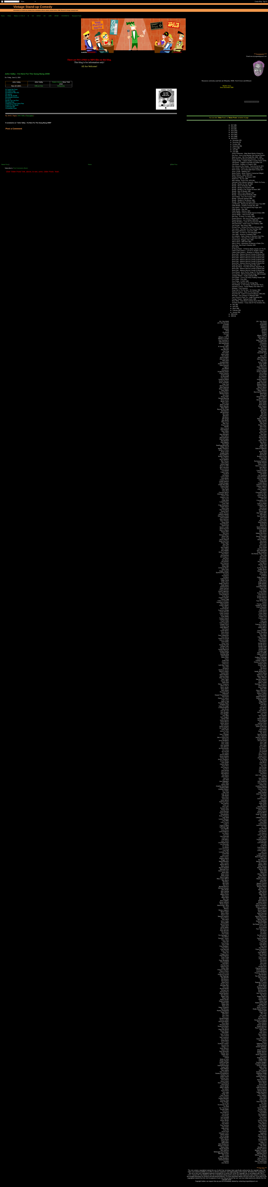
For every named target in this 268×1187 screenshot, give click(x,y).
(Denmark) (225, 326)
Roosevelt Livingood (260, 1020)
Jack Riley (225, 715)
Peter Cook (263, 955)
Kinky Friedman (224, 816)
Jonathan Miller (224, 787)
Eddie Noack (225, 585)
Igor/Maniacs (263, 703)
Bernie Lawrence (262, 400)
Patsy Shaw (225, 940)
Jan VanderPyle (224, 728)
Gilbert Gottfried (262, 654)
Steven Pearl (263, 1084)
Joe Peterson (225, 767)
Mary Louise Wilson (223, 878)
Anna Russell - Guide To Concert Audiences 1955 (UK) (248, 294)
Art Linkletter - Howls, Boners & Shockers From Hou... (248, 236)
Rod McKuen (225, 1009)
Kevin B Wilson (262, 813)
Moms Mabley (224, 900)
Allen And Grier (224, 359)
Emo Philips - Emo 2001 (239, 279)
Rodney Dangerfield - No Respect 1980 (244, 177)
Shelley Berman (262, 1051)
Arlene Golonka (224, 373)
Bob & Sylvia (225, 428)
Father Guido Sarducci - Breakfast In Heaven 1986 (247, 252)
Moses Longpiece (261, 907)
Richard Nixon (224, 992)
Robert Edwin (263, 999)
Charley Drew (263, 480)
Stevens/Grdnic (262, 1086)
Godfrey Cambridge (261, 657)
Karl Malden (263, 802)
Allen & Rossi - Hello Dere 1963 (241, 241)
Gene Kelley (225, 641)
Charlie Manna (262, 483)
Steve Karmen (262, 1081)
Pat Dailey (263, 933)
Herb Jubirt (263, 689)
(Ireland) (264, 329)
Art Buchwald (225, 376)
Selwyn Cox (225, 1046)
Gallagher (264, 629)
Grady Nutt (225, 660)
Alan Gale (264, 349)
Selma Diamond (262, 1045)
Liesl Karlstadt (224, 836)
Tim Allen (264, 1103)
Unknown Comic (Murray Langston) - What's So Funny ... (249, 182)
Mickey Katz (263, 888)
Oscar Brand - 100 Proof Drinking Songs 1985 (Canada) (249, 274)
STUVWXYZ (65, 16)
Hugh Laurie (225, 700)
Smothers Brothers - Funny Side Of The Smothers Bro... (249, 303)
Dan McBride (263, 510)
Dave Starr (263, 519)
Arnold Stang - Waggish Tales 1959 (242, 240)
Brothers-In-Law (262, 456)
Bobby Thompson (223, 448)
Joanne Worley (224, 764)
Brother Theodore (223, 456)
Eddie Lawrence (224, 583)
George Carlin (224, 646)
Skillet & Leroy (224, 1059)
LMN (50, 16)
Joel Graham (263, 769)
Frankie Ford (263, 616)
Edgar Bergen (262, 585)
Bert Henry (225, 403)
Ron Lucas (225, 1017)
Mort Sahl (226, 907)
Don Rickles (225, 561)
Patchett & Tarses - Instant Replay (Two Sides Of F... (248, 286)
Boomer (264, 450)
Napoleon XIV (262, 915)
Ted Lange (225, 1092)
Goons (227, 659)
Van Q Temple (224, 1136)
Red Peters (263, 979)
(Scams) (264, 331)
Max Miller (263, 880)
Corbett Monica (224, 502)
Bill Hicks (226, 415)
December (236, 140)
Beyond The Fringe (223, 409)
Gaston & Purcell (223, 638)
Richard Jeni (225, 990)
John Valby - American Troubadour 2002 (244, 234)
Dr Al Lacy (263, 566)
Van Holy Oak (262, 1134)
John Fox (226, 778)
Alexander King (262, 353)
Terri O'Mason (262, 1094)
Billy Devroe (263, 422)
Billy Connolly (262, 420)
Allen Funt (263, 360)
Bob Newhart (225, 440)
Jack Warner (263, 717)
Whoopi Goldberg (261, 1152)
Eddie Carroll (225, 580)
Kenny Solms (262, 809)
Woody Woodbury (223, 1158)
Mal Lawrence (262, 860)
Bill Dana (264, 414)
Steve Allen (263, 1078)
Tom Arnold (225, 1114)
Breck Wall (263, 453)
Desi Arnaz (263, 541)
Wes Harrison (225, 1150)
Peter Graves (263, 957)
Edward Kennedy (261, 586)
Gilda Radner (225, 656)
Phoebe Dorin (262, 966)
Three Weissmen (261, 1101)
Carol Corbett (225, 477)
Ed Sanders (263, 574)
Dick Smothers (262, 549)
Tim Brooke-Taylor (223, 1105)
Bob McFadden (224, 439)
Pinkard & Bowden (223, 970)
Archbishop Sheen (223, 371)
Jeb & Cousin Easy (223, 737)
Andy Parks (263, 365)
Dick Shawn (225, 549)
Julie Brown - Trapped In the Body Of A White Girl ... (248, 162)
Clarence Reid (262, 497)
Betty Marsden (224, 406)
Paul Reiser (263, 944)
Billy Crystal (225, 422)
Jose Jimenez (262, 789)
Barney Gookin (224, 386)
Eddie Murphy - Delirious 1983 (241, 211)
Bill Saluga (225, 418)
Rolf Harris (225, 1014)
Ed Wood (264, 575)
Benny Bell (263, 395)
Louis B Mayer (262, 849)
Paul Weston (263, 948)
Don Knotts (263, 558)
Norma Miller (225, 922)
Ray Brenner (225, 977)
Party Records (224, 930)
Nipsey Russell (262, 919)
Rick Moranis (225, 995)
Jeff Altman (225, 739)
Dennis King (225, 538)
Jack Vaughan (224, 717)
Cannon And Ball (262, 470)
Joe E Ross (225, 765)
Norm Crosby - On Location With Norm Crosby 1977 (247, 169)
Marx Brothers (262, 877)
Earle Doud (263, 572)
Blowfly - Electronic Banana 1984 (242, 198)
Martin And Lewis (223, 871)
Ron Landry (263, 1015)
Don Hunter (263, 557)
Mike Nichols (225, 893)
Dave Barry (263, 514)
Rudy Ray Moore (224, 1029)
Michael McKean (261, 885)
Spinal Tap (263, 1068)
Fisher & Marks (224, 605)
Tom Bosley (225, 1116)
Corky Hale (225, 503)
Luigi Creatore (262, 853)
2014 (232, 131)
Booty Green (225, 451)
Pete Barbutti (263, 954)
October (235, 144)
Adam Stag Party (261, 340)
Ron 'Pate (264, 1014)
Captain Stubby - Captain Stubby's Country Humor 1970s (249, 160)
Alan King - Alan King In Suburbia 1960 (244, 245)
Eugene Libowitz (224, 597)
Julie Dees (263, 795)
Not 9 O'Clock (224, 924)
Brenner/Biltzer (224, 455)
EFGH (39, 16)
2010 (232, 138)
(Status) (264, 332)
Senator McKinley (261, 1046)
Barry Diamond (224, 387)
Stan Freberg (263, 1070)
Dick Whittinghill (262, 550)
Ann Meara (225, 368)
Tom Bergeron (262, 1114)
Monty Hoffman (224, 902)
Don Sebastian (262, 561)
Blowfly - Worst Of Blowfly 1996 (241, 186)
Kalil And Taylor (224, 802)
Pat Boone (263, 930)
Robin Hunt (225, 1006)
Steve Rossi (225, 1084)
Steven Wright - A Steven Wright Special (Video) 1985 (248, 213)
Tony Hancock (262, 1122)
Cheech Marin (224, 486)
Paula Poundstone (261, 949)
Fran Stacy (263, 608)
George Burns (262, 645)
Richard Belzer (262, 988)
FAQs (9, 16)
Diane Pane (263, 543)
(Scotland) (226, 332)
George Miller (263, 649)
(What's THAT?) (262, 335)
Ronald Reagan (224, 1018)
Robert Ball (225, 998)
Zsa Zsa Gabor (262, 1163)
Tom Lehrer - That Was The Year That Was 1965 (246, 229)
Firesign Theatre (262, 604)
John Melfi (225, 780)
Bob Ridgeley (225, 442)
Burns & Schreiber (261, 466)
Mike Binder (225, 889)
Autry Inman (263, 381)
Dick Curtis (263, 544)
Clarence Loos (224, 497)
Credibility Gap (262, 505)
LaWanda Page (224, 827)
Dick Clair (226, 544)
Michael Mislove (224, 886)
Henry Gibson (262, 685)
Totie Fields (225, 1127)
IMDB (232, 81)
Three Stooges (224, 1101)
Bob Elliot (226, 433)
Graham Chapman (261, 660)
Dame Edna (225, 508)
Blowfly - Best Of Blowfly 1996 (241, 191)
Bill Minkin (225, 417)
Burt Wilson (263, 467)
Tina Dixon (225, 1111)
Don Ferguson (224, 557)
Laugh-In (226, 824)
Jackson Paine (262, 723)
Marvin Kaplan (224, 877)
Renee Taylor (225, 984)
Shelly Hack (225, 1054)
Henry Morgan (262, 687)
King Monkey (225, 814)
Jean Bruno (225, 736)
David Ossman (224, 528)
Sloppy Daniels (224, 1061)
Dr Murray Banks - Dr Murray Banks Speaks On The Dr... (249, 249)
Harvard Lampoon (261, 679)
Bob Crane (263, 431)
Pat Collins (263, 932)
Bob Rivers (263, 442)
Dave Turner (263, 521)
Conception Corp (262, 500)
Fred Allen (264, 619)
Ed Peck (226, 574)
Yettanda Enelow (224, 1160)
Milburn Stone (224, 894)
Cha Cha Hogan (262, 478)
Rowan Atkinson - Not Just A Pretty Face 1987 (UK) (247, 218)
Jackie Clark (225, 718)
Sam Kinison (263, 1035)
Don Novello (263, 560)
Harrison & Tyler (262, 674)
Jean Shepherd (262, 736)
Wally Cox (263, 1142)
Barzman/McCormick (260, 392)
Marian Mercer (224, 864)
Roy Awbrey (225, 1028)
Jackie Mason (224, 721)
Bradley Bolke (224, 453)
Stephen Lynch (262, 1075)
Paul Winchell (224, 949)
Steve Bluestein (262, 1079)
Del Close (226, 533)
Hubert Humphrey (261, 696)
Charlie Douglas (224, 483)
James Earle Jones (261, 725)
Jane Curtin (263, 728)
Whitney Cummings (261, 1150)
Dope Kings (225, 565)
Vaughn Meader (224, 1138)
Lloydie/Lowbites (262, 839)
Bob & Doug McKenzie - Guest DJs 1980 (244, 231)
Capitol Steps (225, 472)
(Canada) (226, 324)
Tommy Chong (262, 1120)
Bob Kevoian (263, 437)
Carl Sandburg (262, 475)
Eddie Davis (263, 580)
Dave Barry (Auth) (223, 516)
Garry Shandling (262, 632)
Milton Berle (225, 897)
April (234, 306)
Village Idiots (225, 1141)
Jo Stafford (263, 761)
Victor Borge (263, 1138)
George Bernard (224, 645)
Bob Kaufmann (224, 437)
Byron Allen (263, 469)
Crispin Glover (224, 506)
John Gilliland (262, 778)
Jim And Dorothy (224, 748)
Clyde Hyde (225, 500)
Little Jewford (263, 838)
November (236, 142)
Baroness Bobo (262, 386)
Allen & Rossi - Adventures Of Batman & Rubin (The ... (248, 243)
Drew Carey (225, 569)
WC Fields (263, 1145)
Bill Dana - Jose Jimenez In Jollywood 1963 (245, 295)
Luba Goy (264, 852)
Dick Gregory (225, 547)
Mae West (263, 858)
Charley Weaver (224, 481)
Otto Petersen (224, 929)
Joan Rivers (263, 762)
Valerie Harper (224, 1134)
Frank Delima (263, 612)
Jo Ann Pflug (263, 759)
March (235, 308)
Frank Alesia (263, 610)
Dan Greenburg (224, 510)
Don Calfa (264, 555)
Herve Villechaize (261, 690)
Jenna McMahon (224, 740)
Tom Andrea (263, 1112)
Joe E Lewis (263, 764)
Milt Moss (264, 896)
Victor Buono (225, 1139)
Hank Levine (263, 670)
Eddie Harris (225, 582)
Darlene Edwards (223, 514)
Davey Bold (225, 522)
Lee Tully (264, 827)
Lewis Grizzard (262, 835)
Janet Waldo (263, 729)
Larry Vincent (225, 822)
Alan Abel (226, 348)
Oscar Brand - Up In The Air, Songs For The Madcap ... (248, 272)
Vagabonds (263, 1133)
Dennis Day (225, 536)
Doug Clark (225, 566)
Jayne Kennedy (262, 734)
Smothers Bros (224, 1064)
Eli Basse (264, 590)
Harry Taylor (225, 679)
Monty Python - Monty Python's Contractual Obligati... (248, 173)
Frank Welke (225, 616)
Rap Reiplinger (224, 976)
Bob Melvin (263, 439)
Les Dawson (263, 833)
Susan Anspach (262, 1089)
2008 (232, 316)
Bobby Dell (263, 445)
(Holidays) (264, 327)
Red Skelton (225, 981)
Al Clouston (263, 345)
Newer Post (4, 164)
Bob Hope (264, 434)
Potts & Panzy (224, 971)
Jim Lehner (225, 753)
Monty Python (262, 902)
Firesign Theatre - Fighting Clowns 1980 (244, 299)
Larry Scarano (262, 820)
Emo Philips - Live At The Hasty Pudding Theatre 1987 (248, 277)
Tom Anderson (224, 1112)
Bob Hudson (225, 436)
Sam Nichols (225, 1039)
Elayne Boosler (224, 590)
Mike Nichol (263, 891)
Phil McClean (225, 965)
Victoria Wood (262, 1139)
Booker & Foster (224, 450)
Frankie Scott (262, 618)
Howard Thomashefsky (222, 695)
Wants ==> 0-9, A (19, 16)
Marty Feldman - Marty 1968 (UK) (242, 175)
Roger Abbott (225, 1012)
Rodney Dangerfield (223, 1010)
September (236, 146)
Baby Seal (225, 384)
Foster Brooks (224, 608)
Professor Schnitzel (261, 973)
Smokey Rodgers (261, 1062)
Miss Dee (226, 899)
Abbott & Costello (223, 338)
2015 (232, 129)
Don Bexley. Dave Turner (259, 554)
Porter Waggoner (261, 970)
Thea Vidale (263, 1097)
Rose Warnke (262, 1023)
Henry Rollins (225, 689)
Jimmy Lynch (262, 756)
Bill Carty (264, 412)
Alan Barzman (262, 348)
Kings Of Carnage (261, 814)
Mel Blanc (226, 882)
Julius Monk (225, 797)
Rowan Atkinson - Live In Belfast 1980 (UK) (245, 220)
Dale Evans (263, 506)
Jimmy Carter (262, 754)
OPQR (56, 16)
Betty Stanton (262, 406)
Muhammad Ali (262, 908)
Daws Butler (263, 530)
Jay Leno (226, 732)
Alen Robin (225, 353)
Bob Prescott (263, 440)
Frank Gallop (263, 613)
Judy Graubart (262, 792)
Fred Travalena (224, 623)
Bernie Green (225, 400)
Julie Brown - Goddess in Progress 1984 (244, 164)
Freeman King (224, 626)
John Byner (225, 775)
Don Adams (225, 554)
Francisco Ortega (223, 610)
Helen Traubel (262, 682)
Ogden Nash (225, 926)
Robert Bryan (263, 998)
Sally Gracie (263, 1032)
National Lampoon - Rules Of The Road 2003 (245, 292)
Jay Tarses (263, 732)
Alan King (226, 351)
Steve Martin (263, 1083)
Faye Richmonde (261, 601)
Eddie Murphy (262, 583)
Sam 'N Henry (224, 1034)
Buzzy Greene (224, 469)
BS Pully (264, 459)
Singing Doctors (262, 1057)
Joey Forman (263, 770)
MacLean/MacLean (261, 857)
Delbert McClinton (261, 533)
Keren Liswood (262, 811)
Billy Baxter (225, 420)
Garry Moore (225, 632)
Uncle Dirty (263, 1130)
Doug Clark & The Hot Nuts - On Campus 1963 (246, 290)
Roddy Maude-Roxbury (260, 1009)
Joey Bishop (225, 770)
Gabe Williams (224, 627)
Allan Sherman (262, 357)
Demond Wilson (224, 535)
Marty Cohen (225, 874)
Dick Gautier (263, 546)
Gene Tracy (225, 643)
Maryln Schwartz (261, 878)
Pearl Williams (262, 952)
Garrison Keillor (262, 630)
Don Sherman (224, 563)
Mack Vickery (224, 857)
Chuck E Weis (262, 494)
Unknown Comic (224, 1133)
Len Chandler (225, 828)
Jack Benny (263, 707)
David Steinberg (262, 528)
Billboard (248, 81)
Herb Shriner (225, 690)
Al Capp (226, 345)
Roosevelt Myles (224, 1021)
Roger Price (263, 1012)
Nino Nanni (225, 919)
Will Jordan (225, 1155)
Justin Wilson (225, 800)
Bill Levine (263, 415)
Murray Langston (224, 910)
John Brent (263, 773)
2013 (232, 132)
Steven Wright (224, 1086)
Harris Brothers (224, 674)
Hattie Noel (225, 682)
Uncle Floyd (225, 1131)
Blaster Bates (262, 425)
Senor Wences (224, 1048)
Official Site (39, 86)
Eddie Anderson (262, 577)
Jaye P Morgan (224, 734)
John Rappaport (224, 781)
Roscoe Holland (262, 1021)
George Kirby (263, 648)
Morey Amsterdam (261, 905)
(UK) (227, 335)
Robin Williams (262, 1006)
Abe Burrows (263, 338)
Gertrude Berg (224, 654)
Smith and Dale (224, 1062)
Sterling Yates (224, 1078)
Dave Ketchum (224, 519)
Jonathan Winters (223, 789)
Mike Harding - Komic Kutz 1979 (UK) (243, 180)
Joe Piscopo (263, 767)
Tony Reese (263, 1123)
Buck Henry (225, 462)
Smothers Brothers (261, 1064)
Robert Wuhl (263, 1004)
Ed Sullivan (225, 575)
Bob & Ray (263, 426)
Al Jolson (264, 346)
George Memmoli (223, 649)
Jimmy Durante (224, 756)
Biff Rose (264, 409)
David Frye (263, 525)
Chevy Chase (262, 488)
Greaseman (225, 662)
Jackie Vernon (224, 723)
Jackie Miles (263, 721)
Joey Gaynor (225, 772)
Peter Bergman (224, 955)
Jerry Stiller (263, 745)
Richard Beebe (224, 988)
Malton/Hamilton (224, 861)
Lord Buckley (263, 841)
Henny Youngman (223, 684)
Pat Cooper (225, 933)
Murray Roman (262, 910)
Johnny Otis (263, 784)
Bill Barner (263, 411)
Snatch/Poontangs (223, 1065)
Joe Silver (226, 769)
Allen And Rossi (262, 359)
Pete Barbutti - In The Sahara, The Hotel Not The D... (248, 285)
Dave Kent (263, 517)
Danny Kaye (263, 511)
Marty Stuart (225, 875)
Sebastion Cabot (262, 1043)
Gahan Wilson (262, 627)
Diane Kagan (225, 543)
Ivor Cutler (263, 706)
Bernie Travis (225, 401)
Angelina (226, 367)
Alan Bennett (225, 349)
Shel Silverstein (224, 1051)
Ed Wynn (226, 577)
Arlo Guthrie (263, 373)
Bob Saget (225, 444)
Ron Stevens (263, 1017)
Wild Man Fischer (223, 1153)
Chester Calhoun (262, 486)
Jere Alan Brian (262, 740)
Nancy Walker (262, 911)
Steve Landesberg (223, 1083)
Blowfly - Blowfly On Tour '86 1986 (242, 184)
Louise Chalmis (262, 850)
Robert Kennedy (224, 1001)
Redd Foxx (263, 981)
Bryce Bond (263, 458)
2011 (232, 136)
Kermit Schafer (224, 813)
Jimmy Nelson (224, 758)
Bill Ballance (225, 411)
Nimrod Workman (261, 918)
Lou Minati (263, 846)
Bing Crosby (225, 425)
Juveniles (264, 800)
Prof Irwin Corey (224, 973)
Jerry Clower (225, 742)
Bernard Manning (223, 398)
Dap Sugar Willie (262, 513)
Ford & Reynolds (261, 607)
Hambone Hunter (224, 670)
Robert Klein (225, 1003)
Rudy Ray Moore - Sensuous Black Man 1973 (246, 265)
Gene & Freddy (224, 640)
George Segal (262, 651)
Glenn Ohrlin (225, 657)
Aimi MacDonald (224, 343)
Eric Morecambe (224, 593)
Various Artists (262, 1136)
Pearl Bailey (263, 951)
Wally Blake (225, 1142)
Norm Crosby (225, 921)
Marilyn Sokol (262, 864)
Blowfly (226, 426)
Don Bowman (225, 555)
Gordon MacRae (262, 659)
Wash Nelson (263, 1144)
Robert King (263, 1001)
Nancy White (225, 913)
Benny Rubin (225, 397)
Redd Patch (225, 982)
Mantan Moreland (261, 861)
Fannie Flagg (225, 599)
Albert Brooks (262, 351)
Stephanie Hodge (261, 1073)
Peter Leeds (225, 959)
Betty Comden (224, 404)
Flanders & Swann (261, 605)
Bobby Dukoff (224, 447)
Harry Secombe (224, 678)
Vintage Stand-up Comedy (32, 6)
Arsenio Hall (263, 375)
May (234, 304)
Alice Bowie (225, 356)
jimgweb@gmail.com (260, 56)
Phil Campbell (224, 962)
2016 (232, 127)
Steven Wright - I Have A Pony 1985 (243, 214)
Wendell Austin (262, 1147)
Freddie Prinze (224, 624)
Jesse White (263, 747)
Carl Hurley (263, 473)
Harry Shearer (262, 678)
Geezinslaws (263, 638)
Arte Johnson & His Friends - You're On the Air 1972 (247, 166)
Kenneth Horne (262, 806)
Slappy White (263, 1059)
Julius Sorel (263, 797)
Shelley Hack (225, 1053)
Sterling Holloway (261, 1076)
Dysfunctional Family (222, 572)
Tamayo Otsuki (262, 1090)
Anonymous (225, 370)
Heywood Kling (224, 692)
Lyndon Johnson (262, 855)
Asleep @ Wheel (224, 379)
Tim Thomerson (224, 1108)
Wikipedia (61, 86)
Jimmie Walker (224, 754)
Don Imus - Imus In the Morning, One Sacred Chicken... (249, 155)
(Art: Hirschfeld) (224, 321)
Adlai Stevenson (224, 342)
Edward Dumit (224, 586)
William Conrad (224, 1156)
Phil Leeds (263, 963)
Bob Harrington (224, 434)
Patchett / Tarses (223, 938)
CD (33, 16)
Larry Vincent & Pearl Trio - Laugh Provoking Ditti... (247, 297)
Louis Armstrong (224, 849)
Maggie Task (225, 860)
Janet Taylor (225, 729)
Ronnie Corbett (224, 1020)
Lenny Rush (263, 830)
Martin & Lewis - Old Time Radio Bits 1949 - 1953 (247, 157)
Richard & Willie (262, 987)
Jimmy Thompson (223, 759)
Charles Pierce (224, 480)
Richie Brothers (224, 993)
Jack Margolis (224, 714)
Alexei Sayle (225, 354)
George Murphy (224, 651)
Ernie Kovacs (262, 594)
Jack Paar (263, 714)
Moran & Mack (224, 904)
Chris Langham (262, 489)
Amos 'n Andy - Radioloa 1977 (241, 171)
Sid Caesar (263, 1056)
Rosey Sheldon (262, 1025)
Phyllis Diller (225, 968)
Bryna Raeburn (224, 459)
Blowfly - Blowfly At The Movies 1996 (243, 200)
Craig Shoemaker (223, 505)
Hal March (226, 668)
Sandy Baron (225, 1040)
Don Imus (226, 558)
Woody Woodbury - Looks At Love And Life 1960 (246, 222)
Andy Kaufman (224, 365)
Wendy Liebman (262, 1149)
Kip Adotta (263, 816)
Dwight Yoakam (224, 571)
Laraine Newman (224, 819)
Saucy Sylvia (263, 1040)
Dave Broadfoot (262, 516)
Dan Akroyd (263, 508)
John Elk (264, 776)
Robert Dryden (224, 999)
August (235, 148)
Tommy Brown (224, 1120)
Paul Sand (263, 946)
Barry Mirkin (225, 390)
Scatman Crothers (223, 1043)
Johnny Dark (225, 784)
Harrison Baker (224, 676)
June (234, 151)
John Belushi (225, 773)
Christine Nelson (224, 492)
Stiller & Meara (224, 1087)
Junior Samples (262, 798)
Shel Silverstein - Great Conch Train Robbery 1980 (247, 223)
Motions (226, 908)
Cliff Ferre (264, 499)
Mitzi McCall (263, 899)
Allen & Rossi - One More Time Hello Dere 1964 (246, 238)
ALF (265, 354)
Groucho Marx (262, 665)
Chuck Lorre (225, 495)
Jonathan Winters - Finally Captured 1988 (244, 276)
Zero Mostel (225, 1163)
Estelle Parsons (262, 596)
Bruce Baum (225, 458)
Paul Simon (225, 948)
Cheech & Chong (261, 484)
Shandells (264, 1048)
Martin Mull (263, 871)
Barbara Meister (262, 384)
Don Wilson (263, 563)
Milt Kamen (225, 896)
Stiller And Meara (261, 1087)
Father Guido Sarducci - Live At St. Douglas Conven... (248, 250)
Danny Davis (225, 511)
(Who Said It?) (262, 337)
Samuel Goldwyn (261, 1039)
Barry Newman (262, 390)
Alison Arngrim (224, 357)
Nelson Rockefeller (261, 916)
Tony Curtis (225, 1122)
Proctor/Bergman (261, 971)
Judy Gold (226, 792)
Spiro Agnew (225, 1070)
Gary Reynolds (262, 637)
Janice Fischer (224, 731)
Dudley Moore (262, 569)
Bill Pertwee (263, 417)
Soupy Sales (225, 1067)
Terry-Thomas (224, 1095)
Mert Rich (226, 885)
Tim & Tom (225, 1103)
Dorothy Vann (262, 565)
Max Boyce (225, 880)
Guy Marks (263, 667)
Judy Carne (263, 791)
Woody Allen (263, 1156)
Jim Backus (263, 748)
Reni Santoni (263, 984)
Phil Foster (263, 962)
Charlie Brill (263, 481)
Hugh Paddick (262, 700)
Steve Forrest (224, 1081)
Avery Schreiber (224, 382)
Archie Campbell (262, 371)
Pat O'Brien (225, 937)
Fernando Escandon (223, 602)
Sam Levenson (224, 1037)
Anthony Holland (262, 370)
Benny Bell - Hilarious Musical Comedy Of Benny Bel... (248, 254)
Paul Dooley (225, 943)
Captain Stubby (262, 472)
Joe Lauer (264, 765)
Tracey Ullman (262, 1127)
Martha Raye (263, 869)
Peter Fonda (225, 957)
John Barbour (263, 772)
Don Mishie (225, 560)
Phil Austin (263, 960)
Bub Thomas (225, 461)
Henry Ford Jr (224, 685)
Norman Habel (262, 922)
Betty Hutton (263, 404)
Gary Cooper (225, 634)
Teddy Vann (225, 1094)
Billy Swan (263, 423)
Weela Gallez (225, 1147)
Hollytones (225, 693)
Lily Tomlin (263, 836)
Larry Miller (225, 820)
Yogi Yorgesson (262, 1160)
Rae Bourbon (263, 974)
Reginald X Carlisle (261, 982)
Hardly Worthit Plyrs (260, 671)
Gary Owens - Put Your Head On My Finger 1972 (247, 207)
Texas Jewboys (262, 1095)
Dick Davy (225, 546)
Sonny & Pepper (262, 1065)
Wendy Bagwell (224, 1149)
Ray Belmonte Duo (261, 976)
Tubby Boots (225, 1128)
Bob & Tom (263, 428)
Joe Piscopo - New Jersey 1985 (241, 225)
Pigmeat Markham (261, 968)
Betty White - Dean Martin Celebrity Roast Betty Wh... (248, 301)
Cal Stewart (225, 470)
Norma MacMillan (261, 921)
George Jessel (224, 648)
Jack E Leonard (262, 712)
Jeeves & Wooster (261, 737)
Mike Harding (225, 891)
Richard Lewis (262, 990)
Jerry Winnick (224, 747)
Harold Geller (225, 673)
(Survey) (226, 334)
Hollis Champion (262, 692)
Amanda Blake (224, 362)
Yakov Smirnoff (262, 1158)
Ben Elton (226, 395)
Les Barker (225, 833)
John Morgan (263, 780)
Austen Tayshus (224, 381)
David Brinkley (224, 524)
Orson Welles (225, 927)
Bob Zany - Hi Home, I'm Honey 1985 (243, 216)
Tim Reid (226, 1106)
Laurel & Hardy (224, 825)
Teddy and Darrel (261, 1092)
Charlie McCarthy (223, 484)
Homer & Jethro (262, 693)
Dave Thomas (224, 521)
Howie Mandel (262, 695)
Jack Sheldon (262, 715)
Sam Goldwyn (262, 1034)
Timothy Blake (224, 1109)
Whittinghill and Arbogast (221, 1152)
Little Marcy (225, 839)
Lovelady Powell (224, 852)
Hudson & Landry (261, 698)
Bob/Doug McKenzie (222, 445)
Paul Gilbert (263, 943)
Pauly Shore (225, 951)
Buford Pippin (225, 464)
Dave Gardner (224, 517)
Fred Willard (263, 623)
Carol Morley (225, 478)
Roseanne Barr (224, 1025)
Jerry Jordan (225, 743)
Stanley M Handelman (222, 1073)
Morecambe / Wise (223, 905)
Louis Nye (226, 850)
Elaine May (263, 588)
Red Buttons (225, 979)
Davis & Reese (224, 530)
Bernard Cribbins (262, 397)
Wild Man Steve (262, 1153)
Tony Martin (225, 1123)
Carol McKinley (262, 477)
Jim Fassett (225, 751)
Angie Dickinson (262, 367)
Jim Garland (263, 751)
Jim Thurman (263, 753)
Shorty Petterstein (261, 1054)
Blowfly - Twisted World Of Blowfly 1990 (244, 195)
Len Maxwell (263, 828)
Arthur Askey (263, 378)
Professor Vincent (223, 974)
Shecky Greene (262, 1050)
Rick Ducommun (262, 993)
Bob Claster (225, 431)
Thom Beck (263, 1098)
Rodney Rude (262, 1010)
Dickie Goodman (224, 552)
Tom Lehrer (263, 1117)
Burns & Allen (262, 464)
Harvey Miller (225, 681)
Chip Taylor (225, 489)
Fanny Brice (263, 599)
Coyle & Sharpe (262, 503)
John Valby (21, 115)
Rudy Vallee (263, 1029)
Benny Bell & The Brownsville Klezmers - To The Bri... (248, 159)
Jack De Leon (224, 711)
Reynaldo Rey (224, 985)
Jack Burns (263, 709)
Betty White (263, 408)
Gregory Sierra (262, 663)
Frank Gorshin (224, 615)
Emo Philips (263, 591)
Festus (264, 602)
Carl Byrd (226, 473)
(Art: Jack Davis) (261, 321)
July (234, 150)
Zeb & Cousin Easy (261, 1161)
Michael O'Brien (262, 886)
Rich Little (226, 987)
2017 (232, 125)
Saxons (264, 1042)
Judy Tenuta (225, 794)
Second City (225, 1045)
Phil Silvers (263, 965)
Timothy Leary (262, 1109)
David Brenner (262, 522)
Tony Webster (262, 1125)
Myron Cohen (225, 911)
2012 (232, 134)
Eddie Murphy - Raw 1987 (240, 209)
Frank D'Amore (224, 612)
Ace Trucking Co (224, 340)
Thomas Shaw (224, 1100)
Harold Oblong (262, 673)
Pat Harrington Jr (223, 935)
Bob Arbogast (225, 429)
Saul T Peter (225, 1042)
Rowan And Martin (223, 1026)
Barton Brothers (224, 392)
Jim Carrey (225, 750)
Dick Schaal (263, 547)
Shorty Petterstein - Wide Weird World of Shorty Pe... (248, 153)
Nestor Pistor (225, 918)
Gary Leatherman (223, 635)
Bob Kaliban (263, 436)
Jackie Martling (262, 720)
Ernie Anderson (224, 594)
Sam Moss (263, 1037)
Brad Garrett (263, 451)
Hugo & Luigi (225, 701)
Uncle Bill (226, 1130)
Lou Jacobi (225, 846)
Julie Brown (225, 795)
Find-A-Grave (239, 81)
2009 (232, 314)
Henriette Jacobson (261, 684)
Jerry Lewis (263, 743)
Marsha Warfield (224, 868)
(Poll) (227, 331)
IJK (44, 16)
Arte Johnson (225, 378)
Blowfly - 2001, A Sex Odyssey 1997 (243, 193)
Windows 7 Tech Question (240, 288)
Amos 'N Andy (262, 362)
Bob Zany (264, 444)
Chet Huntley (225, 488)
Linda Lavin (225, 838)
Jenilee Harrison (262, 739)
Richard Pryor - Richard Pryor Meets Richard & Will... (248, 227)
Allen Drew (225, 360)
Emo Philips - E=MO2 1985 (240, 281)
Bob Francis (263, 433)
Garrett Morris (224, 630)
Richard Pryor (262, 992)
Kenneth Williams (261, 808)
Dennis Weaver (224, 539)
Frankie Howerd (224, 618)
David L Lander (224, 527)
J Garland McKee (223, 707)
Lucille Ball (225, 853)
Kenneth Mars (224, 808)
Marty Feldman (262, 874)
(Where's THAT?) (223, 337)
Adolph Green (262, 342)
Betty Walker (225, 408)
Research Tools (76, 16)
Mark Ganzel (225, 866)
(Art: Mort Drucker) (223, 323)
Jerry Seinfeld (224, 745)
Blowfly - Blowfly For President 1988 (243, 188)
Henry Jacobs (224, 687)
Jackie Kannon (224, 720)
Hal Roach (263, 668)
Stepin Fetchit (224, 1076)
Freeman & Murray (261, 624)
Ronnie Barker (262, 1018)
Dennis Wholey (262, 539)
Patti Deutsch (262, 940)
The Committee (224, 1097)
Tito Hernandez (262, 1111)
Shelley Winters (262, 1053)
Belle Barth (263, 393)
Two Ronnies (263, 1128)
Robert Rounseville (261, 1003)
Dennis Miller (263, 538)
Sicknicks (226, 1056)
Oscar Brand (263, 927)
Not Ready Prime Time (260, 924)
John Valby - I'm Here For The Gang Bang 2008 (27, 74)
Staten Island (57, 82)
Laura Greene (262, 824)
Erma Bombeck (262, 593)
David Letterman (262, 527)
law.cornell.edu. (250, 1176)
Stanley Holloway (261, 1072)
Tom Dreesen (263, 1116)
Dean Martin (263, 532)
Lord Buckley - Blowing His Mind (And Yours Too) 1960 (248, 204)
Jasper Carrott (262, 731)
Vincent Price (262, 1141)
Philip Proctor (225, 966)
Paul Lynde (225, 944)
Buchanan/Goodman (260, 461)
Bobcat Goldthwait (261, 448)
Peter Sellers (263, 959)
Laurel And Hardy (261, 825)
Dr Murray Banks (223, 568)
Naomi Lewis (225, 915)
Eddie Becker (225, 579)
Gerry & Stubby (262, 652)
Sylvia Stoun (225, 1090)
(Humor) (226, 329)
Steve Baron (225, 1079)
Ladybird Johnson (261, 817)
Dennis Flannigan (261, 536)
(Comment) (263, 324)
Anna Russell (263, 368)
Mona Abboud (262, 900)
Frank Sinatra (262, 615)
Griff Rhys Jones (223, 665)
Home (3, 16)
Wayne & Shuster (223, 1145)
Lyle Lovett (225, 855)
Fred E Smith (225, 621)
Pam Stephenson (261, 929)
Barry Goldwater (224, 389)
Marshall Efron (224, 869)
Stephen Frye (225, 1075)
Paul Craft (264, 941)
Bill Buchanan (224, 412)
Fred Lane (264, 621)
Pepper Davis (225, 954)
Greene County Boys (260, 662)
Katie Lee (226, 805)
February (235, 310)
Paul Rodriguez (224, 946)
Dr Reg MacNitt (262, 568)
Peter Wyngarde (224, 960)
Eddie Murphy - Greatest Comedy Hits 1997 (245, 205)
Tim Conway (263, 1105)
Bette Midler (263, 403)
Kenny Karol (225, 809)
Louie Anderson (262, 847)
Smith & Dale (263, 1061)
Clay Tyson (225, 499)
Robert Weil (225, 1004)
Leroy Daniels (262, 831)
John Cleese (225, 776)
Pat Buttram (225, 932)
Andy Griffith (263, 364)
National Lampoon (223, 916)
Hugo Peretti (263, 701)
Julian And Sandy (261, 794)
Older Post (174, 164)
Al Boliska (263, 343)
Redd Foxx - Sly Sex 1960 (240, 178)
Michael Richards (223, 888)
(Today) (264, 334)
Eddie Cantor (263, 579)
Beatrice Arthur (224, 393)
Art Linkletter (263, 376)
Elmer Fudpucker (223, 591)
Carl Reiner (225, 475)
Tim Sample (263, 1106)
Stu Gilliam (225, 1089)
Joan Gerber (225, 762)
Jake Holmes (225, 725)
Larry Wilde (263, 822)
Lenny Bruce (225, 830)
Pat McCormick (262, 935)
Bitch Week (235, 247)
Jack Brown (225, 709)
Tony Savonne (224, 1125)
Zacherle (226, 1161)
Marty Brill (263, 872)
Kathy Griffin (263, 803)
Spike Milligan (224, 1068)
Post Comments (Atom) (20, 168)
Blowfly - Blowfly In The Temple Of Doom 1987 (246, 189)
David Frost (225, 525)
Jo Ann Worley (224, 761)
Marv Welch (263, 875)
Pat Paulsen (263, 937)
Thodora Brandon (223, 1098)
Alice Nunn (263, 356)
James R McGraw (261, 726)
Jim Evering (263, 750)
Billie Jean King (262, 418)
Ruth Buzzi (263, 1031)
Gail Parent (225, 629)
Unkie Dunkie (263, 1131)
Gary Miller (263, 635)
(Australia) (263, 323)
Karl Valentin (225, 803)
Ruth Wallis (225, 1032)
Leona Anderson (224, 831)
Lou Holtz (264, 844)
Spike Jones (263, 1067)
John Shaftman (262, 781)
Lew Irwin (226, 835)
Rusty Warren (224, 1031)
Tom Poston (263, 1119)
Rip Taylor (264, 995)
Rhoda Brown (263, 985)
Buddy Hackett (262, 462)
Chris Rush (263, 491)
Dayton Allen (225, 532)
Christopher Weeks (223, 494)
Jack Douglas (224, 712)
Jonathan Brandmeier (222, 786)
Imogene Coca (224, 704)
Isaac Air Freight (224, 706)
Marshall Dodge (262, 868)
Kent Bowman (224, 811)
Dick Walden (225, 550)
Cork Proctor (263, 502)
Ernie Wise (225, 596)
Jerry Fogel (263, 742)
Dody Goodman (262, 552)
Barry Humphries (261, 389)
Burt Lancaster (224, 467)
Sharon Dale (225, 1050)
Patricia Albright (262, 938)
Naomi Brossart (262, 913)
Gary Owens (225, 637)
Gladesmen (263, 656)
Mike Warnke (263, 893)
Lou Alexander (224, 844)
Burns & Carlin (224, 466)
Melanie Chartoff (262, 883)
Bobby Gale (263, 447)
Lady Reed (225, 817)
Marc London (225, 863)
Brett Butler (263, 455)
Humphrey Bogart (223, 703)
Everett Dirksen (262, 597)
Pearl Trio (226, 952)
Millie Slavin (263, 894)
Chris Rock (225, 491)
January (235, 312)
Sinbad (227, 1057)
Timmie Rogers (262, 1108)
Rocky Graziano (262, 1007)
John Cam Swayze (261, 775)
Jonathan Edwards (261, 786)
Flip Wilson (225, 607)
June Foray (225, 798)
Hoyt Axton (225, 696)
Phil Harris (225, 963)
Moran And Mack (261, 904)
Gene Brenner (262, 640)
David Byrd (263, 524)
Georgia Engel (224, 652)
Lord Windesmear (223, 842)
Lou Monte (225, 847)
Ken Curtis (225, 806)
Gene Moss (263, 641)
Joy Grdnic (225, 791)
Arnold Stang (225, 375)
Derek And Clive (224, 541)
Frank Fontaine (224, 613)
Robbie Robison (262, 996)
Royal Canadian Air (261, 1028)
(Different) (264, 326)
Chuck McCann (262, 495)
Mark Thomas (262, 866)
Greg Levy (225, 663)
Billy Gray (226, 423)
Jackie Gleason (262, 718)
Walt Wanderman (223, 1144)
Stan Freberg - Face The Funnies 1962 (243, 197)
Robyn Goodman (224, 1007)
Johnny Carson (262, 783)
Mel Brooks (263, 882)
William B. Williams (261, 1155)
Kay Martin (263, 805)
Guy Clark (226, 667)
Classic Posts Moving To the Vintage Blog (245, 283)
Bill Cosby (226, 414)
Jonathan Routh (262, 787)
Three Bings (263, 1100)
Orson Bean (263, 926)
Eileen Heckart (224, 588)
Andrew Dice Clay (223, 364)
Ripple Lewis (225, 996)
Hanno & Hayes (224, 671)
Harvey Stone (262, 681)
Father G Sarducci (223, 601)
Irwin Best (264, 704)
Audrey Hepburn (262, 379)
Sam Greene (225, 1035)
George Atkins (262, 643)
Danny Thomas (224, 513)
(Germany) (225, 327)
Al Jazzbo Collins (223, 346)
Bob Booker (263, 429)
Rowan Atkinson (262, 1026)
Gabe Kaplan (263, 626)
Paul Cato (226, 941)
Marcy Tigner (263, 863)
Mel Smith (226, 883)
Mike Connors (262, 889)
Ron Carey (225, 1015)
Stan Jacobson (224, 1072)
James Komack (224, 726)
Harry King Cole (262, 676)
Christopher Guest (261, 492)
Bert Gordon (263, 401)
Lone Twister (225, 841)
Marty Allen (225, 872)
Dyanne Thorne (262, 571)
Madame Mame (224, 858)
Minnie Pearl (263, 897)
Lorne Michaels (262, 842)
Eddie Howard (262, 582)
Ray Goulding (262, 977)
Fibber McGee (224, 604)
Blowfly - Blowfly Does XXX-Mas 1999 (243, 202)
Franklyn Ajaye (224, 619)
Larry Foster (263, 819)
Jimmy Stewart (262, 758)
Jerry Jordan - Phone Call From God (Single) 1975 (247, 168)
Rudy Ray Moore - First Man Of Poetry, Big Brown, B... (248, 267)
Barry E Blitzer (262, 387)
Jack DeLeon (263, 711)
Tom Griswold (224, 1117)
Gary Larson (263, 634)
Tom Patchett (225, 1119)
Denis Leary (263, 535)
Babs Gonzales (262, 382)
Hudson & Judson (223, 698)
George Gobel (262, 646)
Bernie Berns (263, 398)
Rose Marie (225, 1023)
